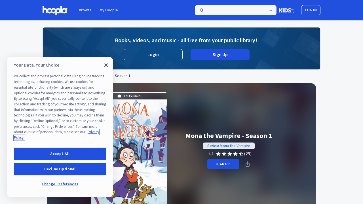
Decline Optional (60, 169)
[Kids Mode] (287, 10)
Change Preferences (60, 184)
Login (153, 55)
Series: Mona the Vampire (228, 146)
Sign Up (220, 55)
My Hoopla (109, 10)
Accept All (60, 153)
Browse (85, 10)
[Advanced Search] (270, 10)
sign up (223, 164)
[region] (60, 127)
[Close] (106, 65)
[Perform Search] (236, 10)
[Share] (247, 164)
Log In (311, 10)
